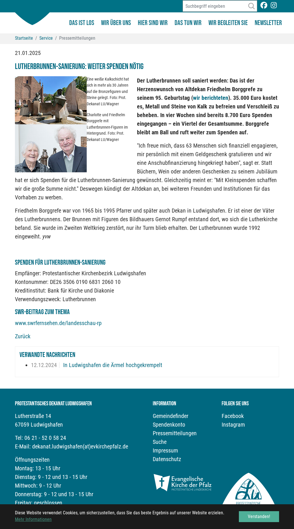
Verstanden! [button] (259, 516)
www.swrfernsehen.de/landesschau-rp (58, 323)
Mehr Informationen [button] (33, 519)
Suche (160, 441)
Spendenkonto (169, 424)
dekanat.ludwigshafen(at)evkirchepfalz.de (80, 446)
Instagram (233, 424)
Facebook (233, 415)
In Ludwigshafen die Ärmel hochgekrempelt (112, 365)
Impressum (165, 450)
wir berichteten (210, 97)
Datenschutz (167, 459)
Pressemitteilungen (175, 433)
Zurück (22, 336)
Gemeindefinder (170, 415)
